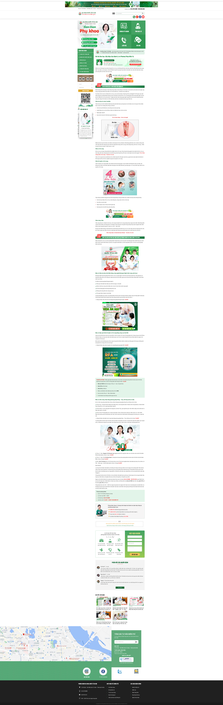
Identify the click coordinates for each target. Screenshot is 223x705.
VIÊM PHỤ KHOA (83, 65)
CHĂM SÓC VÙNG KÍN (84, 54)
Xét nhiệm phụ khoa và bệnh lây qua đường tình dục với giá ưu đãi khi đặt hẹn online (103, 609)
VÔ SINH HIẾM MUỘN (84, 71)
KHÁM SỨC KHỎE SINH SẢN (86, 57)
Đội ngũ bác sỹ (111, 689)
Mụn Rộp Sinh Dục (136, 695)
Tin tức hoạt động (112, 692)
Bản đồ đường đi (111, 695)
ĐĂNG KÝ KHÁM (124, 31)
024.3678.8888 (133, 9)
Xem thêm (120, 587)
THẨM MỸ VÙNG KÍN (84, 68)
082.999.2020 (141, 9)
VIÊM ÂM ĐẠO (83, 60)
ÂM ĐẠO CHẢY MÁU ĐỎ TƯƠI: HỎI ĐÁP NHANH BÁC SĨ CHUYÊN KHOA (120, 609)
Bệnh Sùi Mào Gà (135, 687)
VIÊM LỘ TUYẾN (83, 63)
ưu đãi (138, 45)
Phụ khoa (98, 606)
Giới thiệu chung (111, 687)
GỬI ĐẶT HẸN (135, 554)
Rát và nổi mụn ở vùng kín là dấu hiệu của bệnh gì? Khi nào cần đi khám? (120, 624)
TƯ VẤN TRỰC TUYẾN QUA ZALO (85, 103)
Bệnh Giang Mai (135, 692)
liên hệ (124, 45)
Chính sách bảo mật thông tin (126, 662)
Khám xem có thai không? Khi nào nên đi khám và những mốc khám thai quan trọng (103, 624)
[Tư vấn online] (140, 17)
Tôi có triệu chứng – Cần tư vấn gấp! (120, 117)
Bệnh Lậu (134, 689)
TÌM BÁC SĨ (138, 31)
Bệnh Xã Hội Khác (135, 697)
